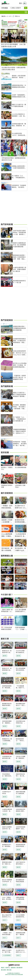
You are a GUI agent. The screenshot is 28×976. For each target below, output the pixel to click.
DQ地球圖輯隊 (7, 955)
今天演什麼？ (7, 594)
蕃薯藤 (5, 3)
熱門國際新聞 (7, 386)
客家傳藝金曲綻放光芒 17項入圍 (20, 705)
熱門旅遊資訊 (7, 320)
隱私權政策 (19, 967)
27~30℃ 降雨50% (13, 16)
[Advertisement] (14, 207)
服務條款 (13, 967)
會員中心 (7, 967)
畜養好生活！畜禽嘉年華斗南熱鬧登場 (7, 652)
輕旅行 (4, 920)
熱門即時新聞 (7, 224)
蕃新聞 (4, 655)
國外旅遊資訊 (7, 493)
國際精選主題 (7, 556)
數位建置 (3, 970)
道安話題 (5, 452)
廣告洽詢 (9, 970)
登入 (20, 3)
